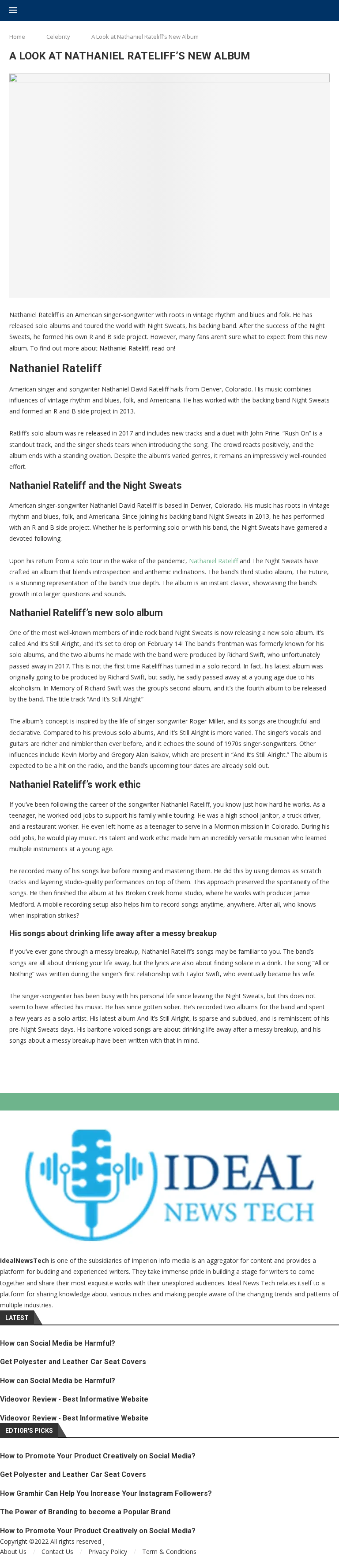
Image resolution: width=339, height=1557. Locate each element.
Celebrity (58, 37)
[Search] (325, 11)
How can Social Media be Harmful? (57, 1343)
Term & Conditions (169, 1551)
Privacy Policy (107, 1551)
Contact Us (57, 1551)
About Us (13, 1551)
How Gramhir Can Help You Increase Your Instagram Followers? (106, 1493)
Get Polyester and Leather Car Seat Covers (73, 1362)
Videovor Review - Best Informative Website (74, 1399)
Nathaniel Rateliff (213, 561)
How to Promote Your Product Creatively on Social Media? (98, 1456)
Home (17, 37)
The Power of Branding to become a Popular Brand (85, 1512)
